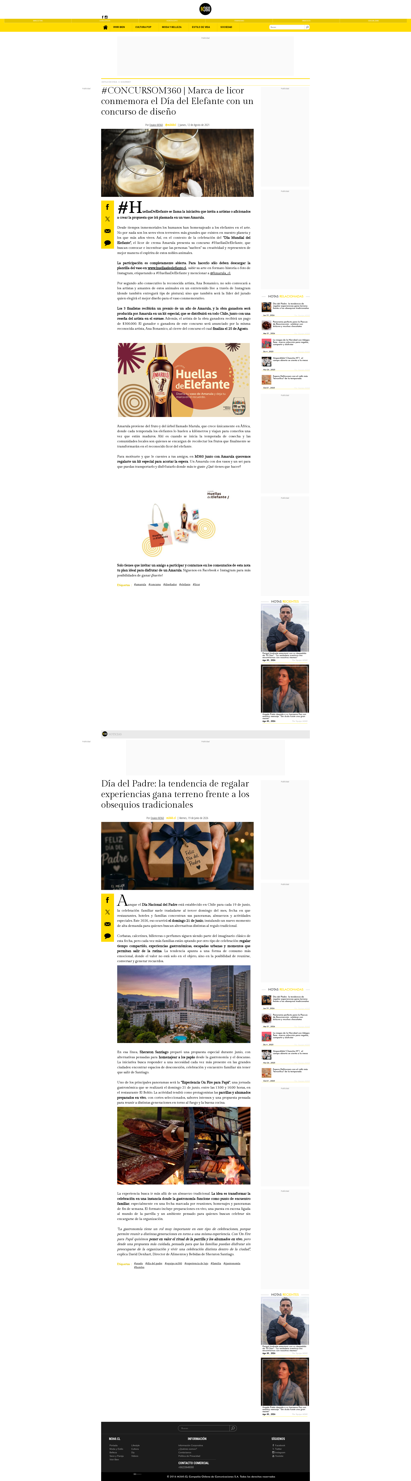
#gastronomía (231, 1263)
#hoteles (139, 1267)
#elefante (184, 584)
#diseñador (170, 584)
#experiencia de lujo (196, 1263)
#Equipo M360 (173, 1263)
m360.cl (171, 818)
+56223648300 (186, 1467)
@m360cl (170, 124)
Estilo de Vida (109, 82)
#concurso (155, 584)
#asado (138, 1263)
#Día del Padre (153, 1263)
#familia (216, 1263)
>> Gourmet (124, 82)
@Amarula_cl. (220, 273)
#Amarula (140, 584)
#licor (196, 584)
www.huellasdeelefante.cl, (167, 268)
